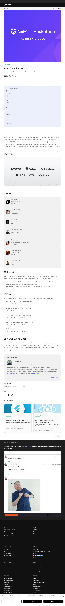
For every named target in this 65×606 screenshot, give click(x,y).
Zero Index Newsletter (8, 535)
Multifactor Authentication (38, 582)
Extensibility (6, 582)
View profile (54, 377)
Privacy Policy (49, 596)
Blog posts (6, 531)
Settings (12, 601)
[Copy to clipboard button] (12, 395)
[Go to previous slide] (56, 436)
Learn (33, 564)
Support (5, 551)
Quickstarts (34, 529)
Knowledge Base (7, 553)
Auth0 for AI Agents (8, 578)
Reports (34, 539)
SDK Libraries (35, 533)
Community (6, 549)
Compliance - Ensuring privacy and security (41, 551)
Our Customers (35, 549)
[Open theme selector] (60, 8)
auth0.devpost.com (13, 92)
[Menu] (60, 4)
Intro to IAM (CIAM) (36, 567)
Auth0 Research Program (9, 567)
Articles (34, 527)
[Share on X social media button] (5, 395)
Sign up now (28, 446)
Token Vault (34, 592)
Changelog (34, 535)
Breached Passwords (36, 590)
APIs (33, 531)
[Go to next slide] (59, 436)
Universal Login (35, 578)
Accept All (53, 601)
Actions (34, 584)
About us (34, 557)
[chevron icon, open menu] (7, 8)
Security (6, 584)
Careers (37, 555)
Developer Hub (7, 527)
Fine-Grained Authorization (10, 592)
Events (5, 564)
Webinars (34, 542)
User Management (8, 586)
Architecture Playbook (37, 571)
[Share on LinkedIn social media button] (8, 395)
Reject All (32, 601)
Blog (5, 8)
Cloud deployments (8, 590)
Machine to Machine (36, 586)
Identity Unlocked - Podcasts (10, 533)
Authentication (7, 588)
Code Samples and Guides (9, 529)
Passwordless (35, 588)
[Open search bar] (56, 8)
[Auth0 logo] (32, 4)
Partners (34, 553)
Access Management (8, 580)
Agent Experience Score (9, 537)
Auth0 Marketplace (8, 555)
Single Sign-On (35, 580)
